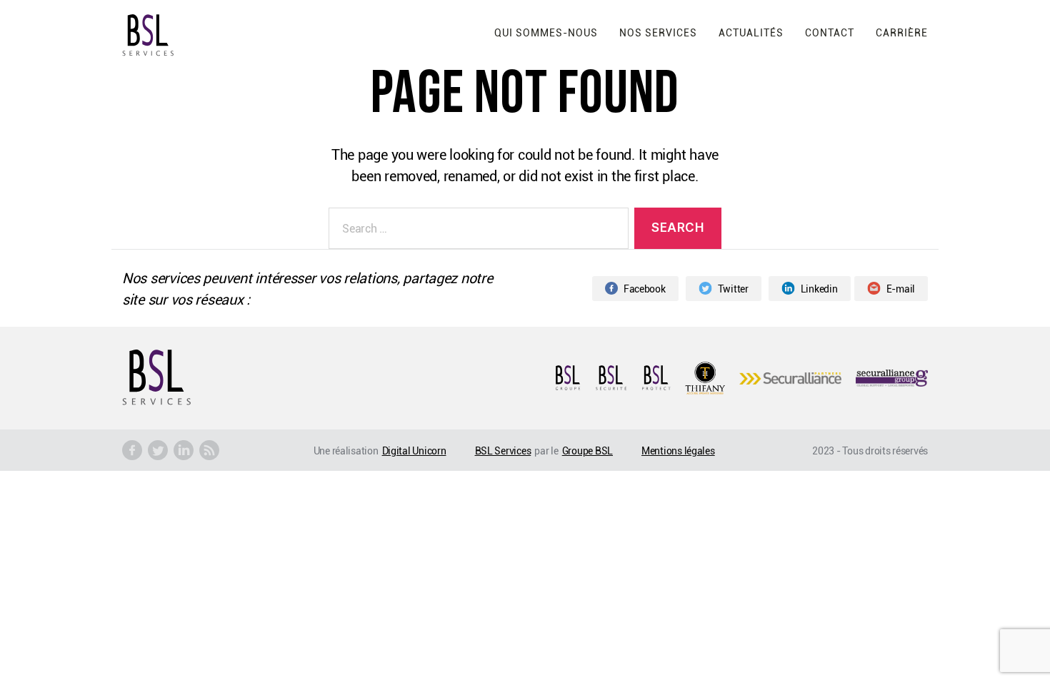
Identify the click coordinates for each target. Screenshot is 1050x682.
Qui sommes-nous (546, 32)
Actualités (751, 32)
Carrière (902, 32)
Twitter (733, 288)
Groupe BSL (587, 450)
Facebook (645, 288)
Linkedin (819, 288)
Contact (829, 32)
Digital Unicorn (414, 450)
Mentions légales (678, 450)
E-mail (900, 288)
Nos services (658, 32)
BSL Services (503, 450)
